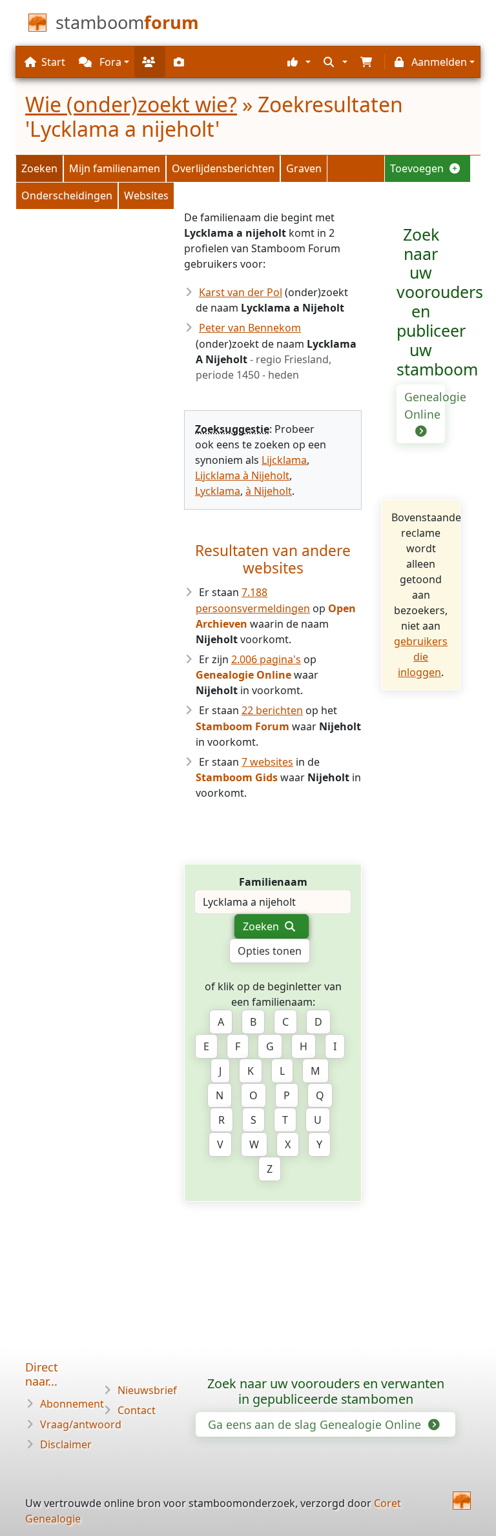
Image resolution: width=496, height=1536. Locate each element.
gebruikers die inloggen (421, 656)
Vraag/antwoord (80, 1424)
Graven (304, 168)
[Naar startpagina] (462, 1500)
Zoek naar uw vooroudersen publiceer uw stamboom (440, 302)
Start (53, 62)
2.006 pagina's (266, 659)
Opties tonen (270, 951)
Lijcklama (284, 460)
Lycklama (217, 491)
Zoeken (39, 168)
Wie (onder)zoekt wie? (131, 104)
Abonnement (72, 1404)
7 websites (267, 762)
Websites (146, 195)
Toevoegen (418, 168)
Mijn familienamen (114, 168)
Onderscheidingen (66, 195)
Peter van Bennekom (250, 328)
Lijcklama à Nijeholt (242, 475)
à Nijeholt (268, 491)
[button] (297, 61)
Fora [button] (109, 62)
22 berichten (272, 710)
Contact (137, 1410)
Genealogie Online (424, 405)
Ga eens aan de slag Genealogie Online (316, 1424)
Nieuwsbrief (147, 1390)
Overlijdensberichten (223, 168)
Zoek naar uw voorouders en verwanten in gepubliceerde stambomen (325, 1391)
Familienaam (273, 882)
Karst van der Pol (240, 292)
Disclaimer (66, 1444)
